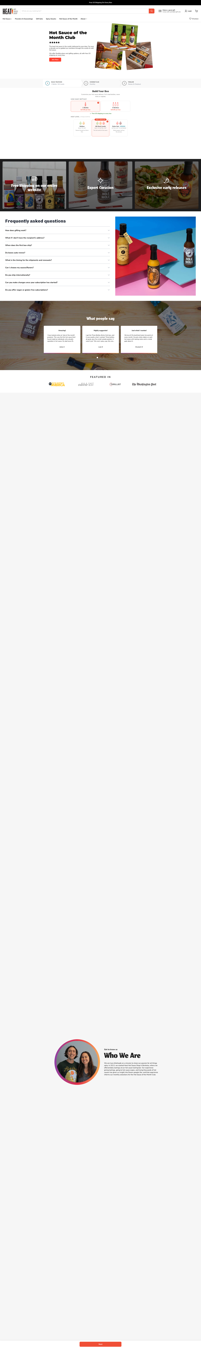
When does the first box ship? (18, 245)
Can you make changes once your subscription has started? (31, 282)
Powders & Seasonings (24, 19)
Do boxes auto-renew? (15, 252)
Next (100, 1344)
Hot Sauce (7, 19)
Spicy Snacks (51, 19)
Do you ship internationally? (17, 275)
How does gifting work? (15, 230)
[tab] (62, 83)
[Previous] (39, 340)
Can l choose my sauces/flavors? (19, 267)
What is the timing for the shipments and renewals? (28, 260)
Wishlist (195, 19)
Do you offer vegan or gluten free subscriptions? (26, 290)
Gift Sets (39, 19)
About (83, 19)
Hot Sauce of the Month (68, 19)
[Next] (161, 340)
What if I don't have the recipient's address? (24, 238)
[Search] (151, 11)
